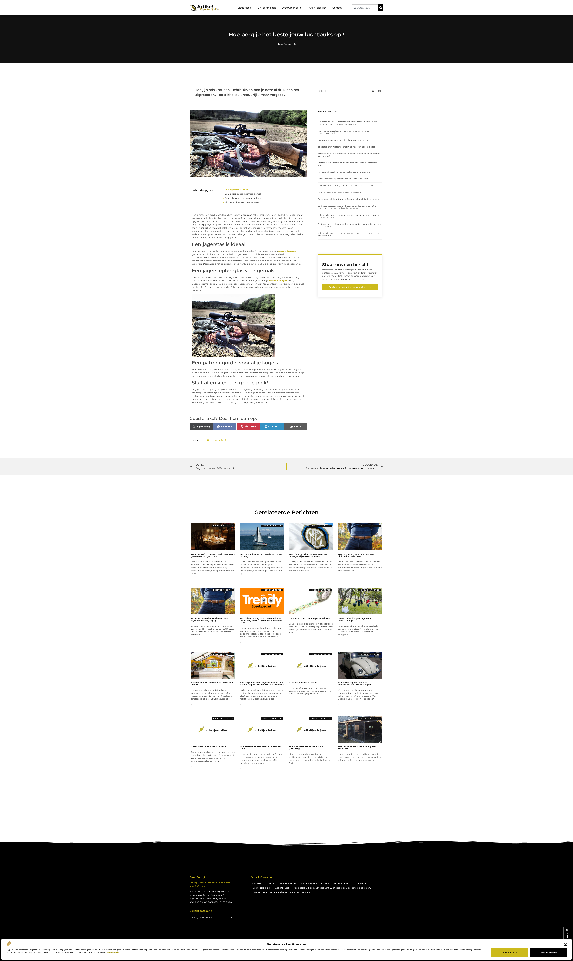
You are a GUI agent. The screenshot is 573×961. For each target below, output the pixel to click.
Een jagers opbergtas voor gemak (243, 194)
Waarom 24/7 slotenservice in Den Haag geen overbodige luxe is (213, 555)
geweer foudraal (287, 251)
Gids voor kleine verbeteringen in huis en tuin (340, 192)
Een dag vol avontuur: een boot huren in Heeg (261, 555)
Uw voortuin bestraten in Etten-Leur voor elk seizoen (343, 140)
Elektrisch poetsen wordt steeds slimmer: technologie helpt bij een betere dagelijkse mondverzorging (348, 123)
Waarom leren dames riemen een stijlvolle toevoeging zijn (209, 619)
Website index (282, 888)
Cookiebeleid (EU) (262, 888)
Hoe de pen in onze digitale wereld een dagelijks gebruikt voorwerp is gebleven (262, 683)
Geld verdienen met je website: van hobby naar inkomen (281, 892)
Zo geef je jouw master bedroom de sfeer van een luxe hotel (347, 147)
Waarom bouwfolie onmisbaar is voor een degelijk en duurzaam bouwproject (349, 154)
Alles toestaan (509, 952)
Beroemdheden (341, 883)
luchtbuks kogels (278, 280)
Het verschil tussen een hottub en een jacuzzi (212, 683)
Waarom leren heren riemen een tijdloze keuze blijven (356, 555)
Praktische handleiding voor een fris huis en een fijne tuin (346, 185)
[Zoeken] (380, 7)
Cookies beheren (548, 952)
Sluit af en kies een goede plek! (242, 202)
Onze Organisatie (291, 7)
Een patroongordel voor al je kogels (244, 198)
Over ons (271, 883)
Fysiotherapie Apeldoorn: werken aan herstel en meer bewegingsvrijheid (344, 132)
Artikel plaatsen (317, 7)
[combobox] (365, 7)
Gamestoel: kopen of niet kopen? (209, 746)
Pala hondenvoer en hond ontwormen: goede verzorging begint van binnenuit (349, 234)
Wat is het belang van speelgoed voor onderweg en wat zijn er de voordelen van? (261, 620)
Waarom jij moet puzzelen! (303, 682)
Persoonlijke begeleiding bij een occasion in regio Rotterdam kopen (347, 164)
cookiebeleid (113, 952)
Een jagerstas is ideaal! (237, 189)
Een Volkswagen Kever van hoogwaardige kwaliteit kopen (355, 683)
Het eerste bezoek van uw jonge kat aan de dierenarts (344, 172)
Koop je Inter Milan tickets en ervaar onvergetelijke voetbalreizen (308, 555)
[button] (565, 944)
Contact (337, 7)
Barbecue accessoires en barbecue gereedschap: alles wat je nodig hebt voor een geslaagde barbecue (347, 207)
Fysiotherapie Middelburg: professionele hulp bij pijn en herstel (348, 199)
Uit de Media (244, 7)
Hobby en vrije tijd (286, 44)
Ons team (257, 883)
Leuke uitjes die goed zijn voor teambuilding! (354, 619)
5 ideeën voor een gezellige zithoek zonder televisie (343, 178)
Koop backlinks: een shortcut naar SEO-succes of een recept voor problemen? (332, 888)
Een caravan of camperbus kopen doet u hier (261, 747)
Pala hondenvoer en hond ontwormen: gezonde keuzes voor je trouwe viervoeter (348, 216)
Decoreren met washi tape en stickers (310, 618)
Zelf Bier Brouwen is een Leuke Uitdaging (306, 747)
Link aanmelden (267, 7)
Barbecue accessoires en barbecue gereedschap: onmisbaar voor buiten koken (349, 225)
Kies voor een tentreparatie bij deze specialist (357, 747)
